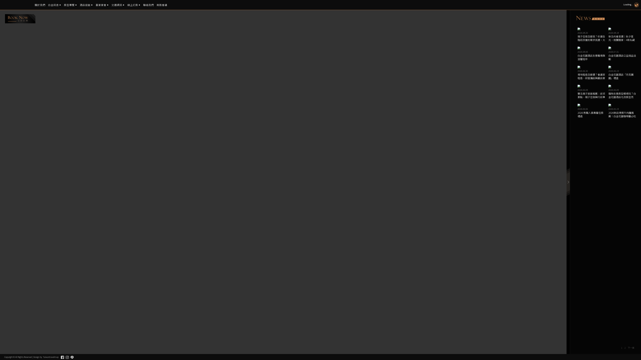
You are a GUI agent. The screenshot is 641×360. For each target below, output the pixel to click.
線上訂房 (132, 5)
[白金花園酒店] (17, 5)
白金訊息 (53, 5)
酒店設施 (85, 5)
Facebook (62, 357)
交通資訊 (117, 5)
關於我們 (40, 5)
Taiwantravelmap (51, 357)
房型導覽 (69, 5)
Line (72, 357)
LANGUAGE (636, 4)
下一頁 (631, 347)
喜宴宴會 (101, 5)
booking (20, 18)
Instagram (67, 357)
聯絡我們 (148, 5)
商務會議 (162, 5)
